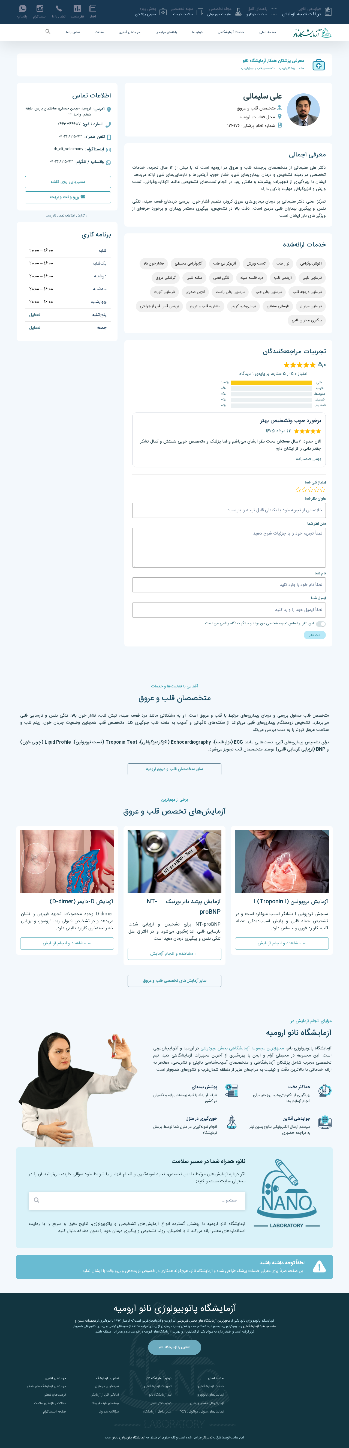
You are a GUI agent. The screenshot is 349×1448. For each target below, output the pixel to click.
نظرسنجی (77, 16)
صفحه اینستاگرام (54, 1411)
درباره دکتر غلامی (160, 1403)
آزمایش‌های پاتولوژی (210, 1394)
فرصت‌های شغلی (55, 1394)
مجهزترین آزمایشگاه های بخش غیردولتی (203, 1321)
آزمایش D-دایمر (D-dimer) (81, 901)
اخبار (93, 16)
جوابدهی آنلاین (129, 32)
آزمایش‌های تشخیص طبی (207, 1403)
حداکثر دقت (299, 1087)
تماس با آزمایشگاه (107, 1378)
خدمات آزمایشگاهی (231, 32)
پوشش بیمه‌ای (204, 1087)
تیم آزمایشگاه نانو (160, 1394)
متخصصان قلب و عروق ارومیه (258, 68)
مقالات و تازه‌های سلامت (50, 1403)
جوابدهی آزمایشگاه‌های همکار (46, 1386)
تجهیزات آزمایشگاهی (158, 1386)
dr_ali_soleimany (68, 149)
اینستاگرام (40, 16)
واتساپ (22, 16)
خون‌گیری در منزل (201, 1119)
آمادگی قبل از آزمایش (105, 1394)
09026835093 (70, 136)
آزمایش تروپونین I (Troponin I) (291, 901)
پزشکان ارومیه (287, 68)
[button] (48, 32)
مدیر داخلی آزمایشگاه (157, 1411)
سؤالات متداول (109, 1411)
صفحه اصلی (267, 32)
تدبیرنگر (207, 1437)
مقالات (99, 32)
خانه (301, 68)
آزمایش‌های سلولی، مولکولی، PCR (202, 1411)
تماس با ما (58, 16)
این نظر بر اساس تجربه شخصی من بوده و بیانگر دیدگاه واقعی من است (259, 624)
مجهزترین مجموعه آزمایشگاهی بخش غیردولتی (242, 1048)
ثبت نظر (314, 635)
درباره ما (197, 32)
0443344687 (69, 124)
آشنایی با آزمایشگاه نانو (174, 1347)
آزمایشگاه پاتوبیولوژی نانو (128, 1437)
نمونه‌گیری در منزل (107, 1386)
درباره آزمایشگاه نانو (159, 1378)
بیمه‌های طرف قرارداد (105, 1403)
